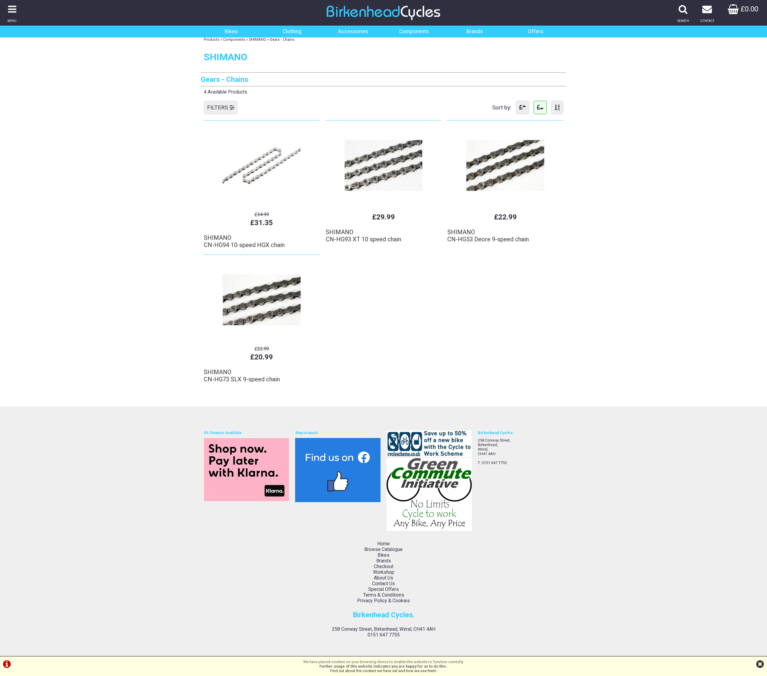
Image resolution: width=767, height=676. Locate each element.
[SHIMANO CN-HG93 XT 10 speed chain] (384, 203)
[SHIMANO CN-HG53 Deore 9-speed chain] (505, 203)
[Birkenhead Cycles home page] (383, 22)
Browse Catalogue (383, 549)
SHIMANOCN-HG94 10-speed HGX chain (244, 241)
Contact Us (383, 583)
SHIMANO (257, 39)
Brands (474, 31)
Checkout (383, 566)
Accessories (353, 31)
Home (383, 543)
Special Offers (383, 589)
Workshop (383, 572)
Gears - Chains (282, 39)
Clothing (292, 31)
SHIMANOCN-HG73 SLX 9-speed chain (242, 375)
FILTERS (218, 107)
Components (414, 31)
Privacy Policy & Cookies (383, 600)
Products (211, 39)
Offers (535, 31)
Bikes (231, 31)
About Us (383, 578)
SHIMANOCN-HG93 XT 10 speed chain (363, 235)
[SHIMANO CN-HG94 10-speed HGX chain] (262, 203)
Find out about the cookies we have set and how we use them (383, 671)
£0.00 (748, 9)
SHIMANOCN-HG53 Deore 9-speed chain (488, 235)
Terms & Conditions (383, 595)
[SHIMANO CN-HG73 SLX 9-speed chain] (262, 337)
